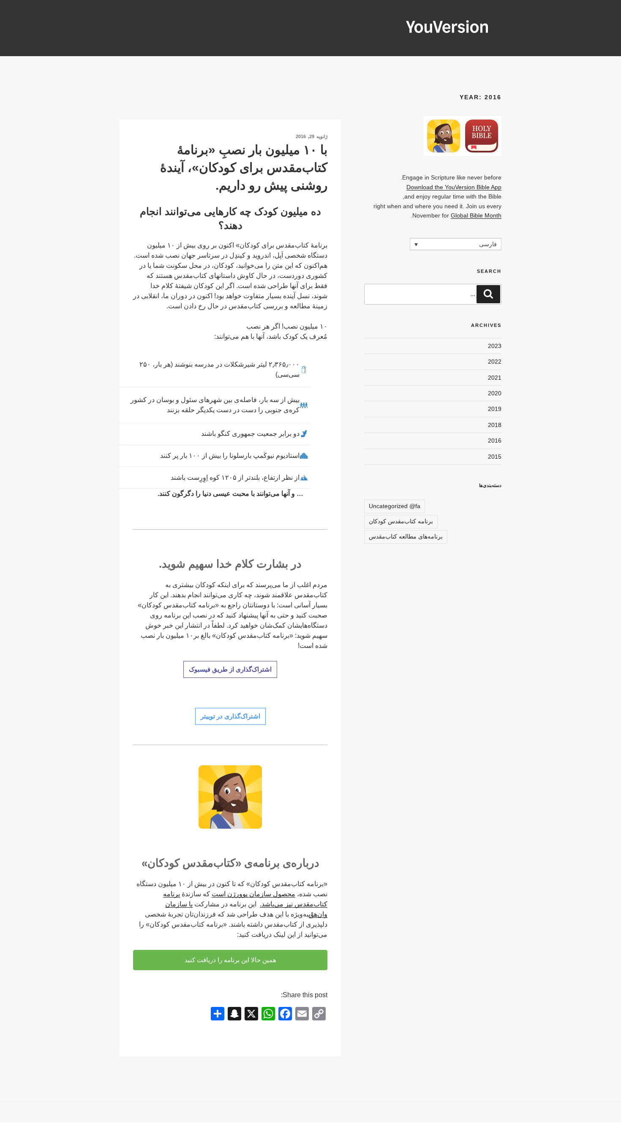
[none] (455, 244)
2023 (494, 346)
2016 (494, 440)
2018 (494, 425)
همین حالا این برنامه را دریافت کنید (230, 959)
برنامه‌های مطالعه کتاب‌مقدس (406, 536)
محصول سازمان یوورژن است (253, 894)
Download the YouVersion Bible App (453, 187)
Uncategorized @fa (394, 506)
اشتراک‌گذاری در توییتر (230, 716)
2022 (494, 361)
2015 (494, 456)
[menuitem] (455, 244)
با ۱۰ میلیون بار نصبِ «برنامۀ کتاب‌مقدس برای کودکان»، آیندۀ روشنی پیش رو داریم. (243, 167)
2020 (494, 393)
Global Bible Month (476, 215)
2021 (494, 377)
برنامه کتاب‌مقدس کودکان (401, 521)
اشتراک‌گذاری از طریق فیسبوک (230, 669)
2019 (494, 408)
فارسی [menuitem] (488, 244)
